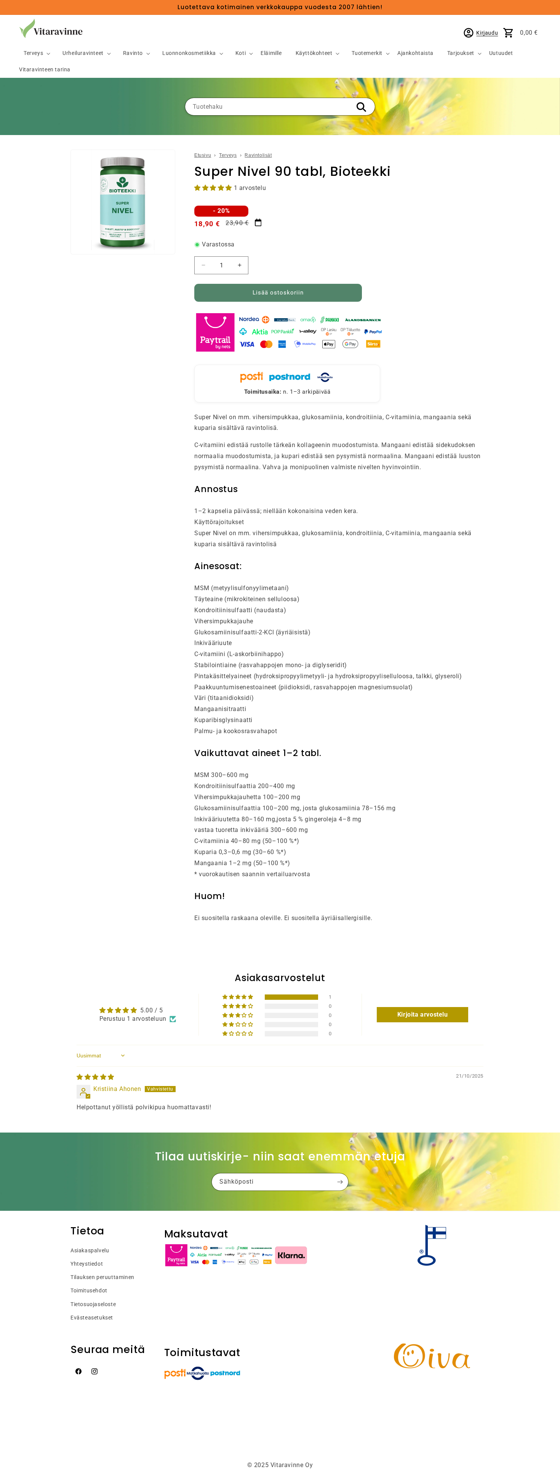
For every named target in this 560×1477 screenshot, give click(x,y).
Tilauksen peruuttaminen (102, 1277)
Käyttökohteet (314, 53)
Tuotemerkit (367, 53)
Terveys (33, 53)
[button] (33, 53)
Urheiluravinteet (83, 53)
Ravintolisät (258, 155)
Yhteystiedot (86, 1264)
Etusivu (202, 155)
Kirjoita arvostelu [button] (422, 1014)
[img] (95, 1077)
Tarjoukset (460, 53)
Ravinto (133, 53)
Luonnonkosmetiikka (189, 53)
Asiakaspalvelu (89, 1250)
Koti (240, 53)
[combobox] (280, 106)
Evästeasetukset (91, 1317)
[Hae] (361, 107)
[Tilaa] (339, 1182)
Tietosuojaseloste (93, 1304)
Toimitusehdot (88, 1290)
